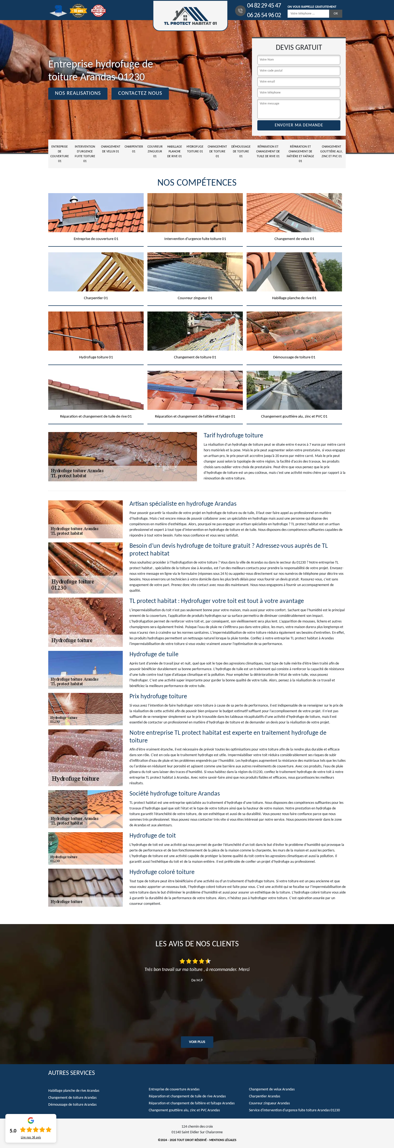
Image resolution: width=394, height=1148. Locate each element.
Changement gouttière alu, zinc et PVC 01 (331, 151)
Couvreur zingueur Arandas (269, 1103)
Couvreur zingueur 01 (155, 151)
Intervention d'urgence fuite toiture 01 (85, 154)
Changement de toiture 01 (217, 151)
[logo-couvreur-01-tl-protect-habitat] (190, 15)
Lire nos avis (31, 1137)
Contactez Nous (140, 93)
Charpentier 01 (134, 149)
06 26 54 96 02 (264, 15)
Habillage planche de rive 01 (174, 151)
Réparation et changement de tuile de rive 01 (268, 151)
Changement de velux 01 (110, 149)
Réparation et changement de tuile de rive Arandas (187, 1096)
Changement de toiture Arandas (72, 1098)
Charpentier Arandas (264, 1096)
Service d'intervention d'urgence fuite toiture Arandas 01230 (294, 1110)
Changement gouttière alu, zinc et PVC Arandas (184, 1110)
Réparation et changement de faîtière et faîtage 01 (300, 154)
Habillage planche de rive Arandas (73, 1091)
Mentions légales (222, 1140)
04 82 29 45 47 (264, 6)
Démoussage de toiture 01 (241, 151)
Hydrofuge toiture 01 (195, 149)
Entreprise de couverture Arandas (174, 1089)
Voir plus (197, 1042)
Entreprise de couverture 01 (59, 154)
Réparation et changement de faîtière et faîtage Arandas (192, 1103)
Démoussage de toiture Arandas (72, 1105)
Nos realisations (78, 93)
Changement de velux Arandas (272, 1089)
